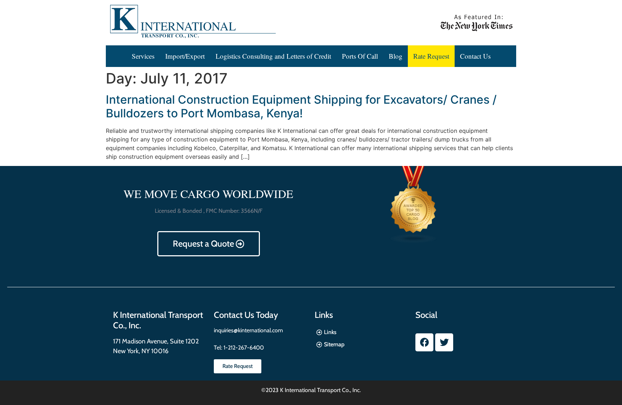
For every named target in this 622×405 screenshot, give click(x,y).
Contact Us (475, 55)
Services (143, 55)
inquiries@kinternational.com (248, 330)
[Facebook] (424, 342)
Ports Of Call (360, 55)
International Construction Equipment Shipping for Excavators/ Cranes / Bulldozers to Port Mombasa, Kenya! (301, 106)
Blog (395, 55)
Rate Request (431, 55)
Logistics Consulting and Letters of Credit (273, 55)
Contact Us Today (246, 315)
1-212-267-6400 (243, 347)
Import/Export (185, 55)
